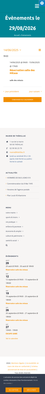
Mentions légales (17, 363)
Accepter (13, 390)
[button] (22, 245)
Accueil (17, 35)
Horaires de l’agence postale (18, 189)
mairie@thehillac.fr (17, 152)
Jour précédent (12, 91)
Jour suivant (34, 91)
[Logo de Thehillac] (8, 2)
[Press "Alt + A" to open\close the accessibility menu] (42, 3)
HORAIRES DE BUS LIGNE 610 (19, 178)
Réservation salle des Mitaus (22, 72)
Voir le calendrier (12, 338)
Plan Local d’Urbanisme (16, 195)
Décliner (31, 390)
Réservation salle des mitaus (17, 270)
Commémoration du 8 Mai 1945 (20, 183)
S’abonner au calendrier (22, 100)
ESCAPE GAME (11, 333)
